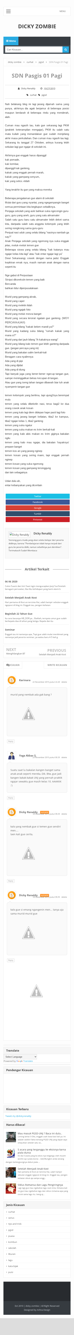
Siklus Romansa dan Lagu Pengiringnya (40, 1184)
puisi (10, 1272)
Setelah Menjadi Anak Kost (21, 597)
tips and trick (15, 1223)
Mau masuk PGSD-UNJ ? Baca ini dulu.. (40, 1133)
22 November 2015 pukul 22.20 (46, 682)
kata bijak (13, 1266)
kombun (12, 1241)
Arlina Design (43, 1309)
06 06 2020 (11, 581)
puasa (11, 1236)
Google (37, 507)
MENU (63, 11)
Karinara (24, 680)
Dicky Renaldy (43, 533)
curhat (33, 94)
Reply (10, 741)
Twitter (37, 496)
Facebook (38, 502)
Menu (12, 40)
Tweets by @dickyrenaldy (18, 1116)
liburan (11, 1253)
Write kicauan (57, 665)
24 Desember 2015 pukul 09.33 (46, 814)
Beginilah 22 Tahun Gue (18, 613)
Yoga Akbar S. (27, 755)
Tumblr (37, 513)
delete (64, 682)
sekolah (12, 1247)
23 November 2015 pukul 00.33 (46, 757)
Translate (28, 1061)
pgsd (44, 94)
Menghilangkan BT (15, 653)
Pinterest (37, 519)
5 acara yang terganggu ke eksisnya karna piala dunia (42, 1151)
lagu (10, 1260)
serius (11, 1217)
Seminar (10, 629)
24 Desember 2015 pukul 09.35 (46, 897)
